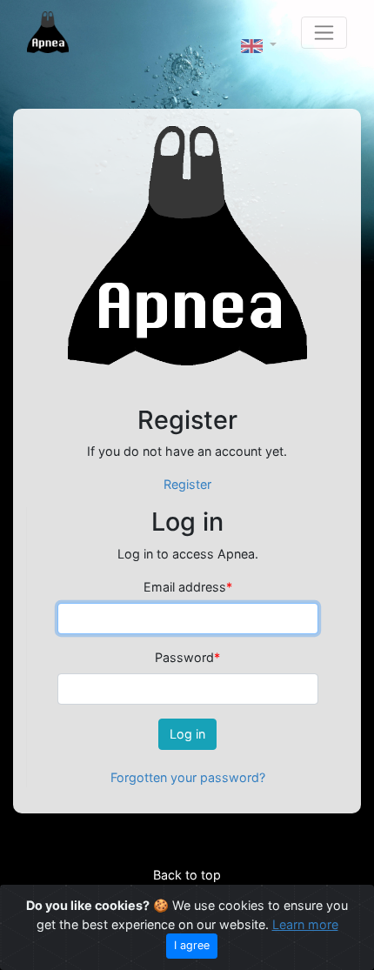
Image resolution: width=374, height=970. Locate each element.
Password (187, 657)
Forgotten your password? (187, 777)
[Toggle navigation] (324, 33)
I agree (192, 945)
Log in (187, 733)
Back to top (187, 874)
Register (187, 484)
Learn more (305, 924)
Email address (188, 586)
